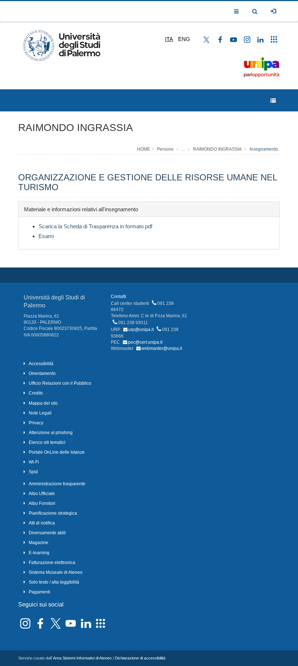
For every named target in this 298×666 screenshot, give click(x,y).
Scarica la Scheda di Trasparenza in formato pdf (95, 226)
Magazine (38, 542)
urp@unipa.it (141, 329)
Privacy (36, 422)
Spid (33, 471)
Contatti (118, 296)
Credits (36, 393)
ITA (169, 39)
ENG (184, 39)
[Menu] (273, 100)
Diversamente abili (47, 532)
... (183, 149)
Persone (165, 149)
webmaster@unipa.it (161, 348)
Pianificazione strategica (53, 513)
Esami (46, 236)
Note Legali (40, 413)
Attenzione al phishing (51, 432)
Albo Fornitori (42, 503)
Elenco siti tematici (47, 442)
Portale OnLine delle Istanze (57, 452)
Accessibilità (41, 363)
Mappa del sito (43, 403)
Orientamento (42, 373)
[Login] (273, 11)
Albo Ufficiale (42, 493)
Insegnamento (264, 149)
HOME (143, 149)
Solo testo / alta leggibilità (54, 582)
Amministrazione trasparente (57, 483)
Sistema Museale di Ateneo (55, 572)
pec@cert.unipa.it (145, 342)
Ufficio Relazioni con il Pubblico (60, 383)
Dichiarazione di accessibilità (140, 658)
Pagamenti (39, 592)
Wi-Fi (34, 462)
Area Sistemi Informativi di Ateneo (82, 658)
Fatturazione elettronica (52, 562)
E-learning (39, 552)
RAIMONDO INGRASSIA (75, 127)
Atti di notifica (42, 523)
